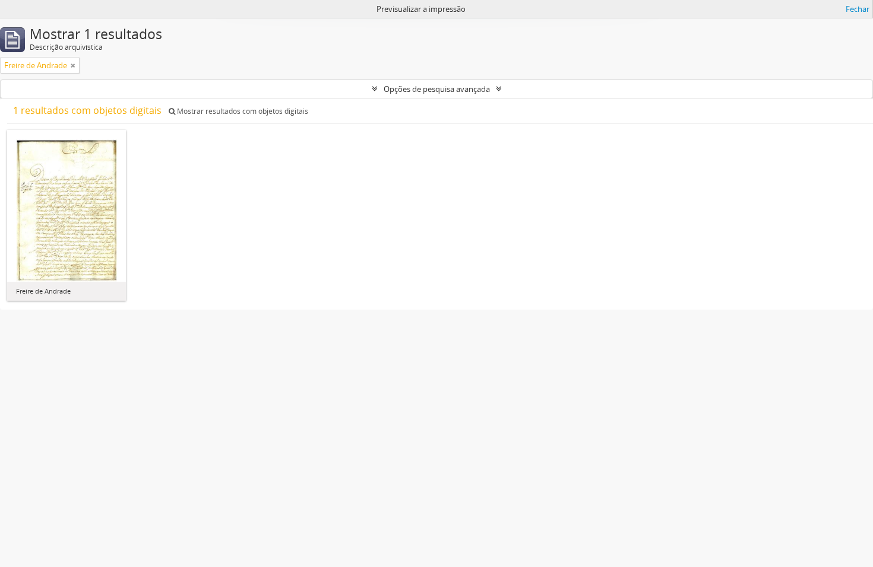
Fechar (857, 9)
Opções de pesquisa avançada (437, 89)
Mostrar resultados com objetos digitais (241, 111)
